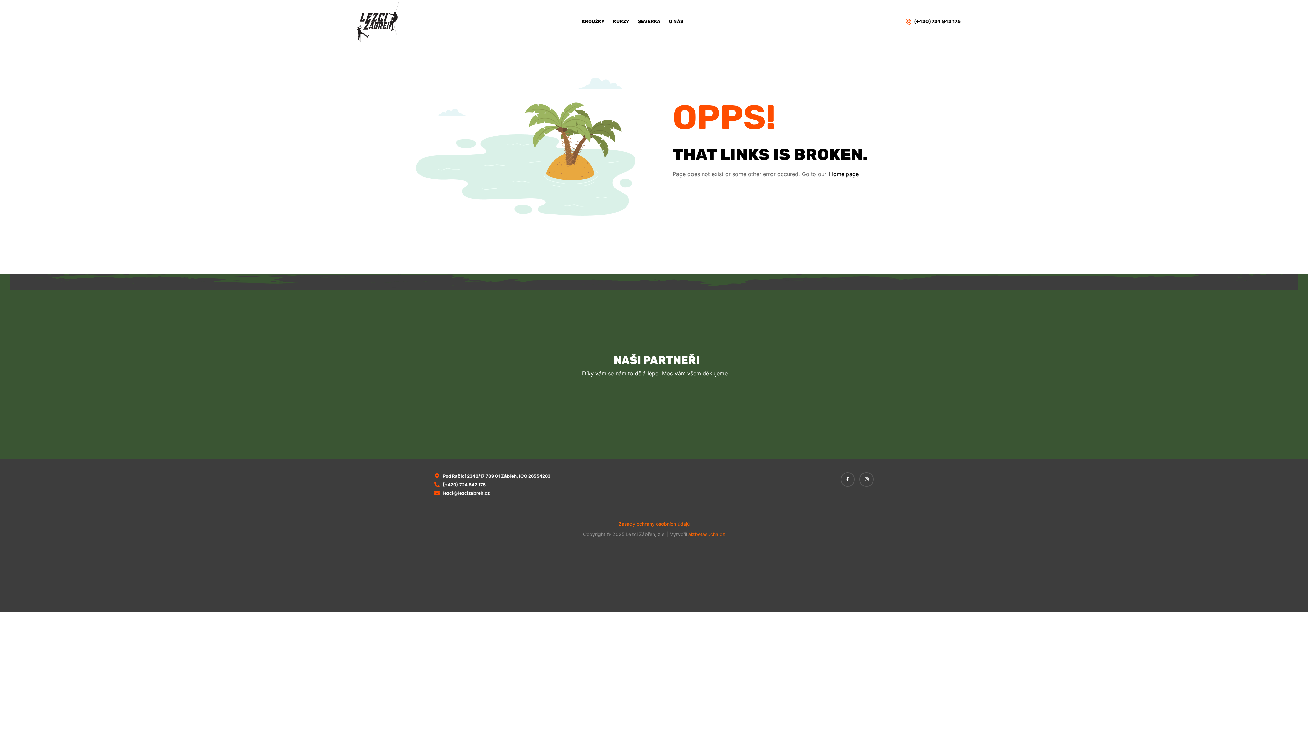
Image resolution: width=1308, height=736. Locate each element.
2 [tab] (634, 419)
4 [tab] (649, 419)
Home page (844, 174)
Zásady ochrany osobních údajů (654, 524)
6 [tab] (663, 419)
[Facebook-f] (848, 479)
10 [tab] (691, 419)
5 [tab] (656, 419)
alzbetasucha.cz (706, 534)
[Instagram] (866, 479)
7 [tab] (670, 419)
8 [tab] (677, 419)
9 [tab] (684, 419)
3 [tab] (641, 419)
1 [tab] (627, 419)
